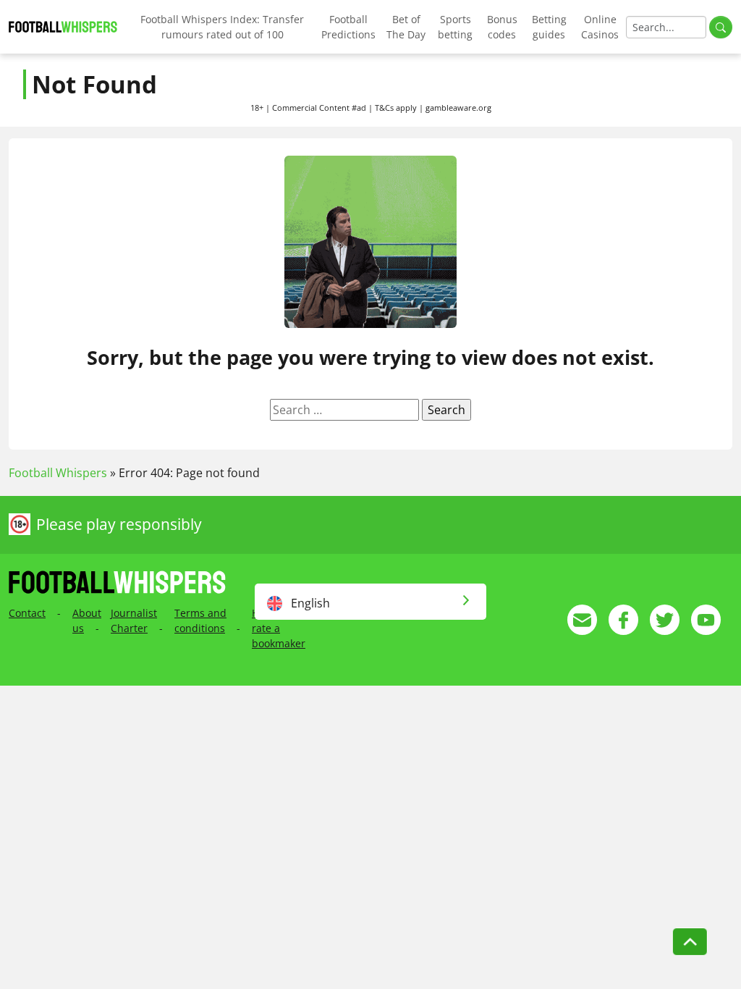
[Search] (720, 27)
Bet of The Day (405, 26)
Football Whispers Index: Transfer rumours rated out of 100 (222, 26)
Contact (27, 613)
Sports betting (455, 26)
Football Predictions (348, 26)
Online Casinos (600, 26)
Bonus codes (502, 26)
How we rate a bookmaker (278, 628)
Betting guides (549, 26)
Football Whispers (58, 473)
